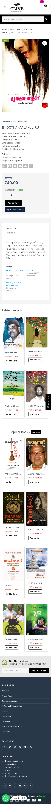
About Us (5, 691)
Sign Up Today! (39, 670)
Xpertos (41, 796)
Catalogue (6, 721)
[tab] (25, 228)
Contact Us (6, 731)
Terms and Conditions (10, 701)
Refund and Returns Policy (12, 706)
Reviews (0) (11, 232)
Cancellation (6, 716)
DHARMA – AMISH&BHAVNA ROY (19, 527)
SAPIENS (9, 585)
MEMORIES (23, 121)
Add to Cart (13, 202)
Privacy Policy (7, 696)
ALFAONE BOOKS (9, 121)
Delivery (5, 711)
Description (11, 228)
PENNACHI (29, 270)
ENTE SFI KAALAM (36, 406)
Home (4, 29)
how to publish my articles (12, 726)
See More (36, 432)
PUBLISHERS (15, 29)
